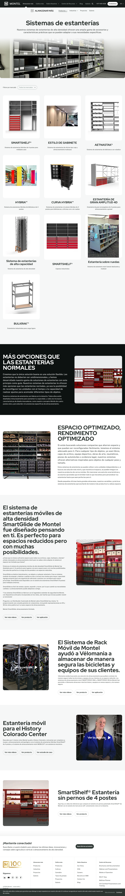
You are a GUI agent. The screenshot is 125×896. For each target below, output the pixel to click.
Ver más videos (10, 617)
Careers (80, 872)
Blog (81, 4)
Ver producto (26, 617)
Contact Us (81, 879)
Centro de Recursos (68, 4)
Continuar (119, 892)
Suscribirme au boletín (84, 846)
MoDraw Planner (104, 880)
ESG (78, 869)
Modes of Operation (106, 872)
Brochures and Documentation (109, 866)
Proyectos (83, 11)
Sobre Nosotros (51, 4)
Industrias (72, 11)
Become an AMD (82, 876)
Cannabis (58, 872)
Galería (91, 11)
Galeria (87, 4)
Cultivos (58, 869)
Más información (110, 892)
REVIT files (103, 877)
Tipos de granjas (61, 876)
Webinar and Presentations (108, 869)
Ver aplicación (42, 617)
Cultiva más (40, 4)
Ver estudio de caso (44, 752)
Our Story (80, 866)
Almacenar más (28, 4)
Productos (62, 11)
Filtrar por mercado (9, 87)
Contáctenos (113, 4)
